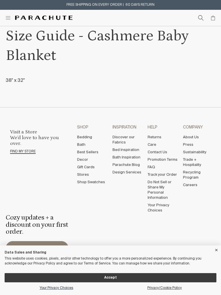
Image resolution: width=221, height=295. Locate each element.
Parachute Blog (126, 165)
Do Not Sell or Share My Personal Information (160, 190)
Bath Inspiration (126, 157)
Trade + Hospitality (192, 162)
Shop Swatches (91, 182)
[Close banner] (216, 249)
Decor (82, 160)
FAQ (151, 167)
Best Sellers (87, 152)
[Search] (201, 18)
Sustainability (194, 152)
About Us (191, 137)
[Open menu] (8, 18)
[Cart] (213, 18)
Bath (81, 145)
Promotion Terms (163, 160)
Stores (83, 175)
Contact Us (157, 152)
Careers (190, 185)
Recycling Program (192, 175)
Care (152, 145)
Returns (154, 137)
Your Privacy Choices (158, 207)
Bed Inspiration (126, 150)
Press (188, 145)
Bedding (84, 137)
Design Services (127, 172)
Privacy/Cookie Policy (164, 288)
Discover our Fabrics (124, 139)
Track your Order (162, 175)
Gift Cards (86, 167)
